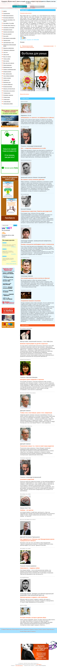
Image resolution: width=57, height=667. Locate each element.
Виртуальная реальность (26, 160)
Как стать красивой (7, 34)
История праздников (7, 86)
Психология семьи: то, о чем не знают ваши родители (37, 446)
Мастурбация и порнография (26, 328)
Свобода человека (7, 78)
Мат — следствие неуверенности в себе (33, 148)
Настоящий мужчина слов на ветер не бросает (35, 278)
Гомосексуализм (6, 40)
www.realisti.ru (39, 664)
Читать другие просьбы (11, 263)
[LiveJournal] (25, 38)
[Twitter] (21, 38)
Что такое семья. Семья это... (26, 426)
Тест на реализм (6, 230)
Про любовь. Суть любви (25, 494)
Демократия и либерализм (8, 50)
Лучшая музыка (6, 97)
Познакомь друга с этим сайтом (8, 235)
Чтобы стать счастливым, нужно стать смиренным (36, 412)
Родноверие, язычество (26, 290)
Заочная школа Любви (8, 103)
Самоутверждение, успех (8, 42)
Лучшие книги (6, 99)
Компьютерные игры (25, 225)
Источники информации (8, 17)
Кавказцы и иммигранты (8, 48)
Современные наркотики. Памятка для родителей (36, 211)
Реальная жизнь (6, 13)
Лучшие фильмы (6, 101)
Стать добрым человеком (8, 75)
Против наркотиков (25, 194)
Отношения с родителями (25, 458)
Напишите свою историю (26, 13)
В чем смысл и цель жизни (9, 90)
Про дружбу (5, 36)
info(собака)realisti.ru (19, 665)
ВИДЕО (5, 11)
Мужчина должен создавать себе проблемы (33, 597)
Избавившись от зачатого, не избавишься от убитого (37, 117)
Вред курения (6, 61)
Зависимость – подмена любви (30, 568)
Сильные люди (6, 80)
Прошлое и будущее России (9, 88)
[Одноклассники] (22, 38)
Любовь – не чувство (26, 510)
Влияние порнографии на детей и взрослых (34, 343)
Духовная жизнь (6, 93)
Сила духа (5, 52)
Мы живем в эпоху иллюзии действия (32, 179)
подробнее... (13, 246)
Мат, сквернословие (25, 126)
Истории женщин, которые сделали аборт (33, 617)
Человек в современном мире (9, 69)
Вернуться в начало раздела (27, 47)
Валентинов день (6, 82)
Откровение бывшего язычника (31, 300)
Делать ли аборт (23, 605)
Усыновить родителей (27, 479)
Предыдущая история (27, 46)
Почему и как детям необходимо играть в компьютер (37, 244)
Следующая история (49, 46)
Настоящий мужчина (24, 577)
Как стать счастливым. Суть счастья (27, 392)
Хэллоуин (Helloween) (8, 84)
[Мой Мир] (24, 38)
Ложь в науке (6, 54)
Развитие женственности (25, 359)
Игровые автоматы (7, 71)
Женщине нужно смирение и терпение (32, 379)
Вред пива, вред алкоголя (8, 63)
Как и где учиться (7, 56)
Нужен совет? (24, 10)
